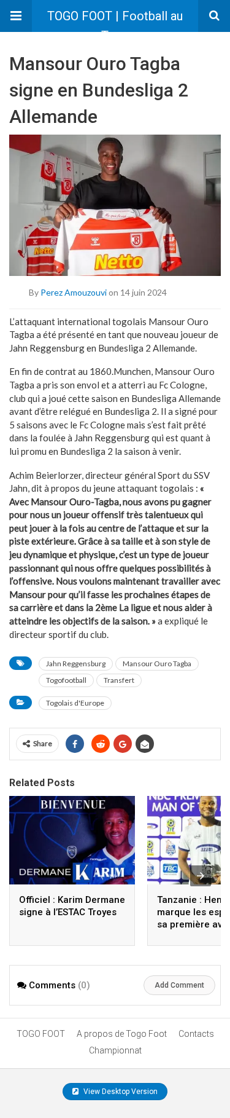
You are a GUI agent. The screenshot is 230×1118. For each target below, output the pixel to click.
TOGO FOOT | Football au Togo (115, 20)
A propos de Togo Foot (122, 1034)
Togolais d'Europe (75, 702)
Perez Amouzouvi (73, 291)
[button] (16, 16)
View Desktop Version (120, 1091)
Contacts (196, 1034)
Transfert (119, 680)
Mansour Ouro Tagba (157, 663)
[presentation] (200, 875)
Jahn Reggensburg (75, 663)
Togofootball (66, 680)
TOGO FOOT (41, 1034)
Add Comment (179, 985)
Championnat (115, 1050)
